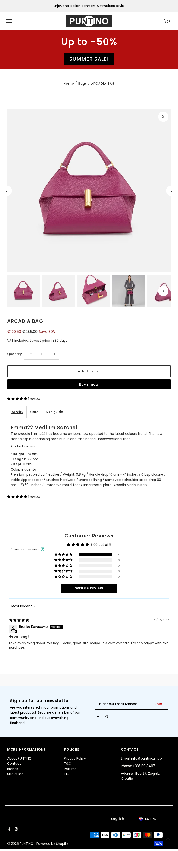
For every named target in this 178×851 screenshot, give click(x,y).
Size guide (54, 412)
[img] (19, 620)
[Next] (171, 191)
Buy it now (89, 384)
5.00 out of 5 (101, 544)
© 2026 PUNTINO (20, 843)
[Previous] (6, 191)
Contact (14, 763)
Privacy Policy (75, 758)
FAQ (67, 774)
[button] (17, 398)
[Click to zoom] (163, 117)
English (117, 818)
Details (17, 412)
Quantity (14, 354)
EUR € (150, 818)
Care (34, 412)
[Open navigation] (34, 21)
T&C (67, 763)
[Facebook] (98, 717)
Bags (82, 83)
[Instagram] (106, 717)
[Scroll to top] (168, 839)
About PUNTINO (19, 758)
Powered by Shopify (52, 843)
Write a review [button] (89, 588)
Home (69, 83)
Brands (12, 769)
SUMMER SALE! (89, 59)
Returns (70, 769)
